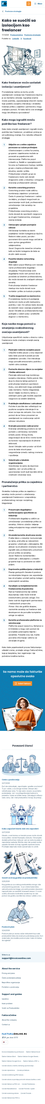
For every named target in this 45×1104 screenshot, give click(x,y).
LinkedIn (15, 39)
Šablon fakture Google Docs (11, 1061)
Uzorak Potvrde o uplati (27, 1089)
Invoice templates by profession (13, 1052)
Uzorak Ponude (26, 1093)
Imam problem (7, 1003)
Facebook (27, 39)
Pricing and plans (8, 973)
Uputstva (5, 999)
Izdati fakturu (24, 683)
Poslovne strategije (13, 11)
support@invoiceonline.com (16, 958)
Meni (40, 4)
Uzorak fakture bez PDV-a (11, 1098)
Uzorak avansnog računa (10, 1093)
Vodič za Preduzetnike (10, 1008)
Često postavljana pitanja (11, 978)
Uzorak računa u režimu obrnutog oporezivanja (17, 1066)
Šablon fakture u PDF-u (31, 1061)
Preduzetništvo (16, 35)
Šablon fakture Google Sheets (28, 1056)
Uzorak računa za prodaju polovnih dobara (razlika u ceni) (21, 1079)
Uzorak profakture (23, 1070)
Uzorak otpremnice (8, 1070)
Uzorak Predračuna (28, 1084)
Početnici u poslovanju (10, 987)
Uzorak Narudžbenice (9, 1089)
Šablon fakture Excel (33, 1052)
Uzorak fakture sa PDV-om (11, 1084)
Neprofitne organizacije (11, 982)
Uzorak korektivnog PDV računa (12, 1075)
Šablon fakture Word (9, 1056)
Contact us (6, 1024)
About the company (9, 1020)
